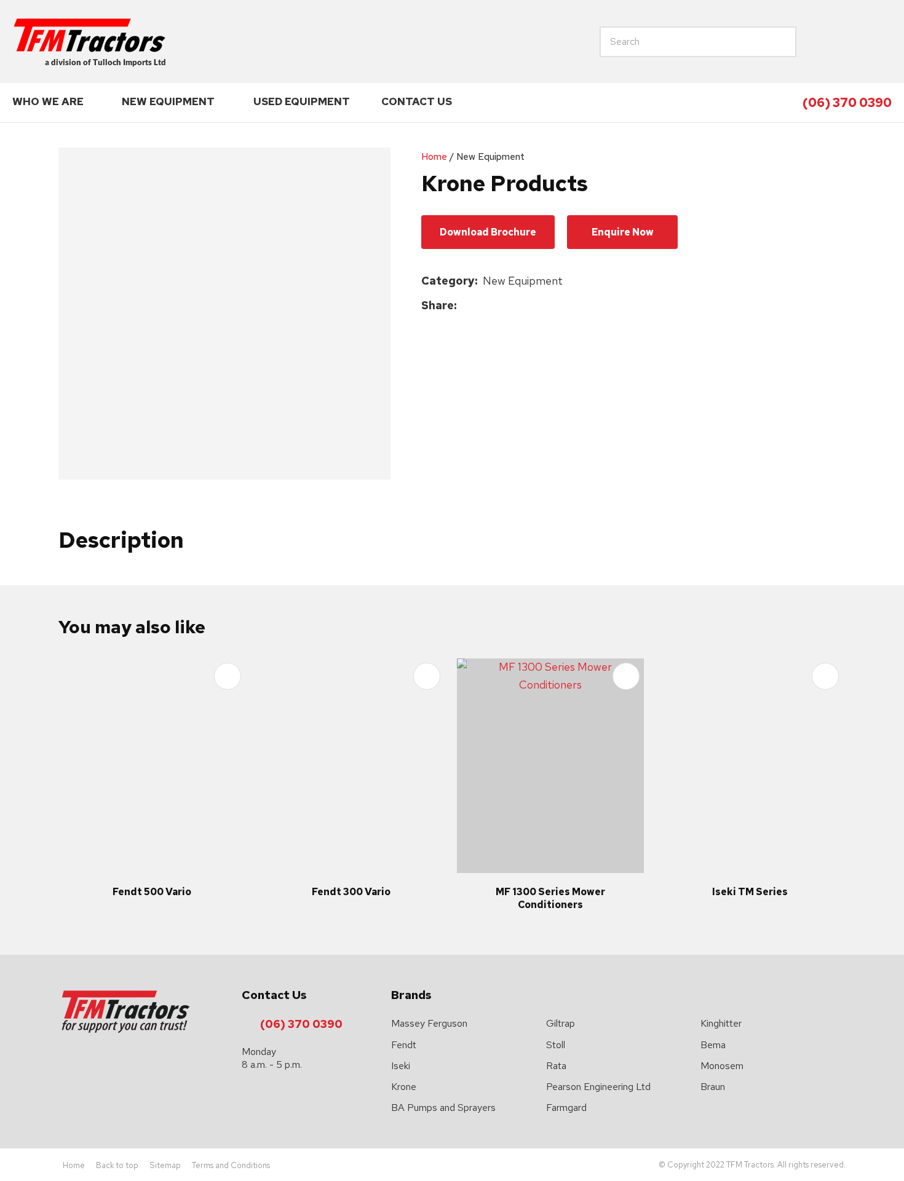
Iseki (400, 1066)
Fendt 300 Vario (351, 891)
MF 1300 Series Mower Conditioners (550, 898)
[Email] (499, 305)
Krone (403, 1086)
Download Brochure (488, 232)
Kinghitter (721, 1023)
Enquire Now (623, 232)
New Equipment (168, 101)
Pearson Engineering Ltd (598, 1086)
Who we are (48, 101)
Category (448, 281)
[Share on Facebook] (464, 306)
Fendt (403, 1045)
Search (741, 41)
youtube (880, 41)
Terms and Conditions (231, 1165)
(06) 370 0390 (847, 103)
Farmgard (566, 1107)
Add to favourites (227, 676)
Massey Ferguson (429, 1023)
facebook (851, 41)
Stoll (555, 1045)
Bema (713, 1045)
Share (437, 305)
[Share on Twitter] (481, 305)
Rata (556, 1066)
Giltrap (560, 1023)
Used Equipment (301, 101)
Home (434, 156)
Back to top (117, 1165)
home (823, 41)
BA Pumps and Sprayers (443, 1107)
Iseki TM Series (750, 891)
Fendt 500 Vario (152, 891)
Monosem (721, 1066)
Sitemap (165, 1165)
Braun (712, 1086)
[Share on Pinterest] (518, 305)
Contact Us (416, 101)
